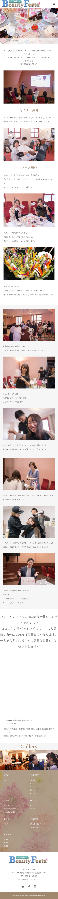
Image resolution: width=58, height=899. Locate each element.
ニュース (6, 780)
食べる (32, 783)
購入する (32, 793)
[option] (14, 760)
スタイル (32, 805)
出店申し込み (34, 827)
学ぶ (31, 786)
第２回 (6, 842)
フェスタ (6, 805)
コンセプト (33, 780)
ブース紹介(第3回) (9, 812)
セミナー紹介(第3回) (10, 808)
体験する (32, 790)
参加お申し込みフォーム (37, 824)
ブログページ (8, 824)
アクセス (32, 808)
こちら (7, 732)
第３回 (6, 839)
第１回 (6, 846)
